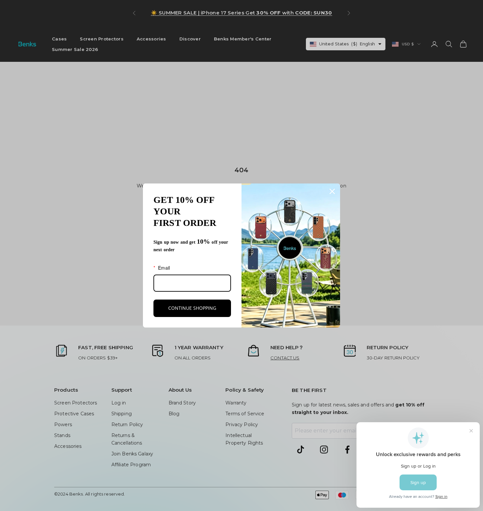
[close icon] (332, 191)
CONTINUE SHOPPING (192, 308)
